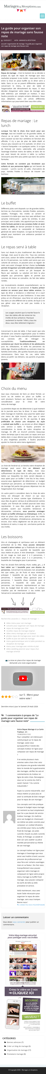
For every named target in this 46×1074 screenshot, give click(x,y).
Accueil (3, 44)
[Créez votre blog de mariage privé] (23, 982)
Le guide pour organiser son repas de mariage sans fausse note (21, 45)
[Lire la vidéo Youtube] (23, 678)
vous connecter (19, 922)
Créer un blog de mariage (17, 1046)
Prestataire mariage (15, 1054)
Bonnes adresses (14, 1042)
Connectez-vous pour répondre (32, 905)
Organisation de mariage (16, 44)
